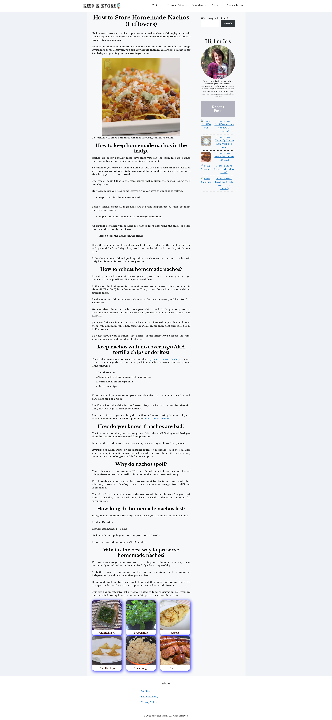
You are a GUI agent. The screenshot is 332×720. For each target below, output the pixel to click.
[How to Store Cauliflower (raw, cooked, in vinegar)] (206, 125)
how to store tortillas (156, 418)
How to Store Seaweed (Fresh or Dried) (224, 169)
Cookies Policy (149, 696)
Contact (145, 691)
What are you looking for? (216, 18)
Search (228, 23)
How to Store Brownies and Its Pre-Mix (224, 156)
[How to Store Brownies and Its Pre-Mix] (206, 157)
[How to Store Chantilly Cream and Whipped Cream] (206, 141)
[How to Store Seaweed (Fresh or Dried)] (206, 169)
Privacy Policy (149, 702)
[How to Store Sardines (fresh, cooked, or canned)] (206, 182)
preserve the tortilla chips (165, 359)
